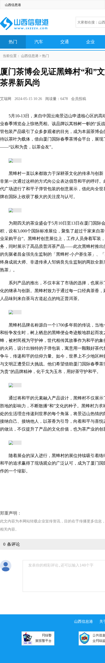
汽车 (38, 41)
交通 (64, 41)
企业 (90, 41)
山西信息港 (13, 5)
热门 (13, 41)
